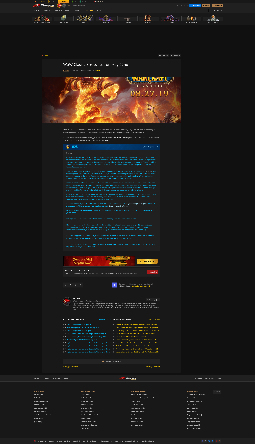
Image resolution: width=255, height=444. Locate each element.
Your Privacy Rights (89, 441)
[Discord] (202, 441)
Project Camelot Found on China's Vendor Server (132, 337)
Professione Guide (41, 408)
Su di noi (67, 441)
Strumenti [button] (58, 10)
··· (89, 1)
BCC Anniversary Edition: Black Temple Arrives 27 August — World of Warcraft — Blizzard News (89, 334)
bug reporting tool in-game (136, 203)
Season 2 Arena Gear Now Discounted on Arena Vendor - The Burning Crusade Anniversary (138, 343)
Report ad (211, 373)
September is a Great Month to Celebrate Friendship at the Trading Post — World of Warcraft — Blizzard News (89, 349)
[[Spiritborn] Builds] (194, 428)
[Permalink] (80, 285)
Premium (114, 441)
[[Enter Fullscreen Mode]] (211, 10)
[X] (205, 441)
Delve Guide (38, 398)
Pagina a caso (104, 441)
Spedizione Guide (87, 401)
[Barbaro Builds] (192, 408)
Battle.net (148, 171)
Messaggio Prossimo (153, 367)
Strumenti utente (55, 441)
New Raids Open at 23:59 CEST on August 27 (82, 340)
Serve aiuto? (42, 441)
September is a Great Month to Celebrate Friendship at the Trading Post (89, 343)
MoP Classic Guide (88, 391)
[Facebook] (70, 285)
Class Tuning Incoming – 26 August (79, 331)
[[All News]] (35, 1)
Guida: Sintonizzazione (139, 394)
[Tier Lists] (85, 428)
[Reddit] (75, 285)
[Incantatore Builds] (194, 425)
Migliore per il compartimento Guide (144, 398)
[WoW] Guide (39, 391)
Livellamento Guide (41, 401)
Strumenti (56, 378)
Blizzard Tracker (73, 319)
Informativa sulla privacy (129, 441)
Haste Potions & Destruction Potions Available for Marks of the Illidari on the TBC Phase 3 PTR (138, 346)
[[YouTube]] (216, 441)
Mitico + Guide (39, 405)
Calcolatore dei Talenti (42, 415)
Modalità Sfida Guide (88, 422)
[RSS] (219, 441)
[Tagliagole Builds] (193, 422)
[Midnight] (38, 422)
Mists (84, 1)
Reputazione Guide (87, 411)
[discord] (114, 285)
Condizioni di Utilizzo (148, 441)
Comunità (77, 10)
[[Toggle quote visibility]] (157, 147)
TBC (75, 1)
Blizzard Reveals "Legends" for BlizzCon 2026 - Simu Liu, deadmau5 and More (138, 340)
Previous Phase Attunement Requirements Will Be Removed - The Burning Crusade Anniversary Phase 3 (138, 325)
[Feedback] (218, 10)
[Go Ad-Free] (88, 10)
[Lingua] (221, 10)
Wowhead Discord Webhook (140, 286)
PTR (64, 5)
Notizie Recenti (122, 319)
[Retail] (53, 1)
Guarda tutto (105, 320)
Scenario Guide (86, 418)
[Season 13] (191, 398)
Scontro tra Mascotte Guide (91, 415)
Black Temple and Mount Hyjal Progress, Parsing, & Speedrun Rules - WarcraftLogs (138, 328)
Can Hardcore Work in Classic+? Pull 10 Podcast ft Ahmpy (135, 334)
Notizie (37, 10)
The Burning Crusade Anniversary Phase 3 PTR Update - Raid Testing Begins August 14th (138, 349)
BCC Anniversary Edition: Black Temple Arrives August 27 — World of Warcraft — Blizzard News (89, 337)
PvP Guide (134, 415)
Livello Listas (191, 405)
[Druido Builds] (192, 411)
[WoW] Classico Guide (139, 391)
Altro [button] (99, 10)
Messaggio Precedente (70, 367)
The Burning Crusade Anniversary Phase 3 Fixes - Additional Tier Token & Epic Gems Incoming (138, 331)
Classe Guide (39, 394)
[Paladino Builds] (193, 418)
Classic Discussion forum (118, 206)
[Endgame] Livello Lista (195, 401)
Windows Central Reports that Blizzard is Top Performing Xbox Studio (138, 352)
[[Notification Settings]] (214, 10)
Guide (67, 10)
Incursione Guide (40, 411)
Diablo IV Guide (192, 391)
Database (46, 10)
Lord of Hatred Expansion (196, 394)
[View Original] (148, 147)
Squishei (97, 71)
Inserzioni (76, 441)
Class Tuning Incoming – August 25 (79, 325)
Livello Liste (38, 418)
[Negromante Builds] (194, 415)
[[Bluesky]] (65, 285)
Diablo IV (100, 1)
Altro (219, 378)
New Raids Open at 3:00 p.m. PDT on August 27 (83, 328)
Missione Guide (86, 408)
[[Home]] (44, 5)
